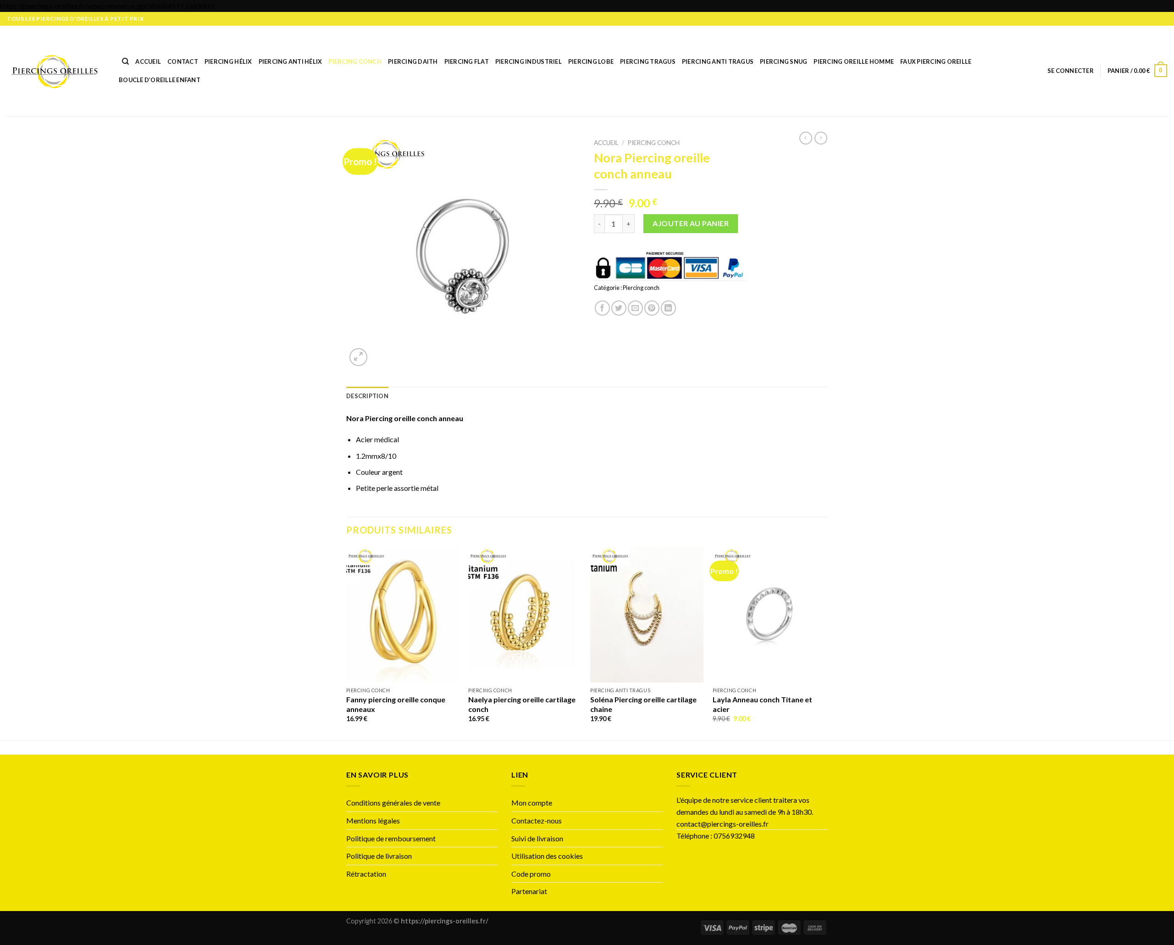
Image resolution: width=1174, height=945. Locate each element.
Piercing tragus (648, 61)
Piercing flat (466, 61)
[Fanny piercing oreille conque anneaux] (403, 615)
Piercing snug (783, 61)
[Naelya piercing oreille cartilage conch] (524, 615)
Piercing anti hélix (290, 61)
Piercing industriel (528, 61)
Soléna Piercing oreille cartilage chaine (643, 704)
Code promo (531, 873)
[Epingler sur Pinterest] (651, 308)
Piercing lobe (591, 61)
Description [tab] (367, 396)
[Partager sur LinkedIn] (668, 308)
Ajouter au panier (691, 223)
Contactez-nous (536, 820)
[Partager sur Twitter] (618, 308)
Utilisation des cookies (547, 855)
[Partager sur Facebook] (602, 308)
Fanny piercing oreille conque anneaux (395, 704)
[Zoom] (358, 357)
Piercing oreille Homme (854, 61)
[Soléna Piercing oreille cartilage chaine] (646, 615)
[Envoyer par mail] (635, 308)
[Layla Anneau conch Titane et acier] (769, 615)
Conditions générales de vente (393, 802)
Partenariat (529, 891)
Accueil (148, 61)
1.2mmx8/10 (376, 455)
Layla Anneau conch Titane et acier (762, 704)
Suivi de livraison (537, 838)
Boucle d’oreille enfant (159, 79)
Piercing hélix (228, 61)
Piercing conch (355, 61)
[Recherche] (125, 61)
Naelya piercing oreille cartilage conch (522, 704)
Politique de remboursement (391, 838)
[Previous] (347, 642)
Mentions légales (373, 820)
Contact (182, 61)
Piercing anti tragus (717, 61)
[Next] (825, 642)
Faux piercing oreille (935, 61)
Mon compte (531, 802)
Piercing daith (413, 61)
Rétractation (367, 873)
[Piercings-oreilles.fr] (54, 70)
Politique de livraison (379, 855)
